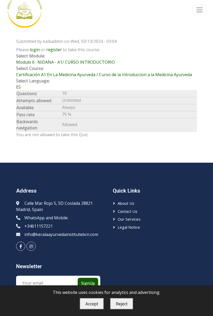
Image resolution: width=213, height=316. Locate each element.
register (54, 49)
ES (18, 87)
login (35, 49)
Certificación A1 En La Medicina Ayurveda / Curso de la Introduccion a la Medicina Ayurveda (104, 74)
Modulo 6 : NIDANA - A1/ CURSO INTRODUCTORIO (65, 62)
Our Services (129, 219)
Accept (91, 304)
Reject (122, 304)
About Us (126, 203)
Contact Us (127, 211)
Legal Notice (129, 227)
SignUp (88, 283)
